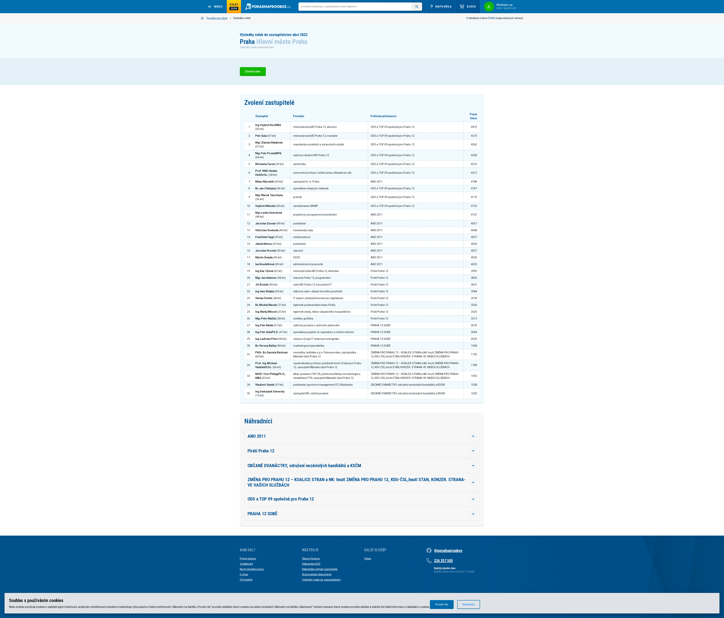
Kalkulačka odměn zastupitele (319, 569)
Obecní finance (311, 558)
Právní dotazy (248, 558)
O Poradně (246, 579)
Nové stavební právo (252, 569)
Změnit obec (253, 71)
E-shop (244, 574)
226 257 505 (443, 560)
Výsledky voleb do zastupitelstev (321, 579)
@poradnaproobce (448, 550)
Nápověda (443, 6)
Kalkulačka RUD (311, 563)
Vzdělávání (246, 563)
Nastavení (469, 604)
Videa (367, 558)
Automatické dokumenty (317, 574)
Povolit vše (441, 604)
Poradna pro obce (217, 18)
